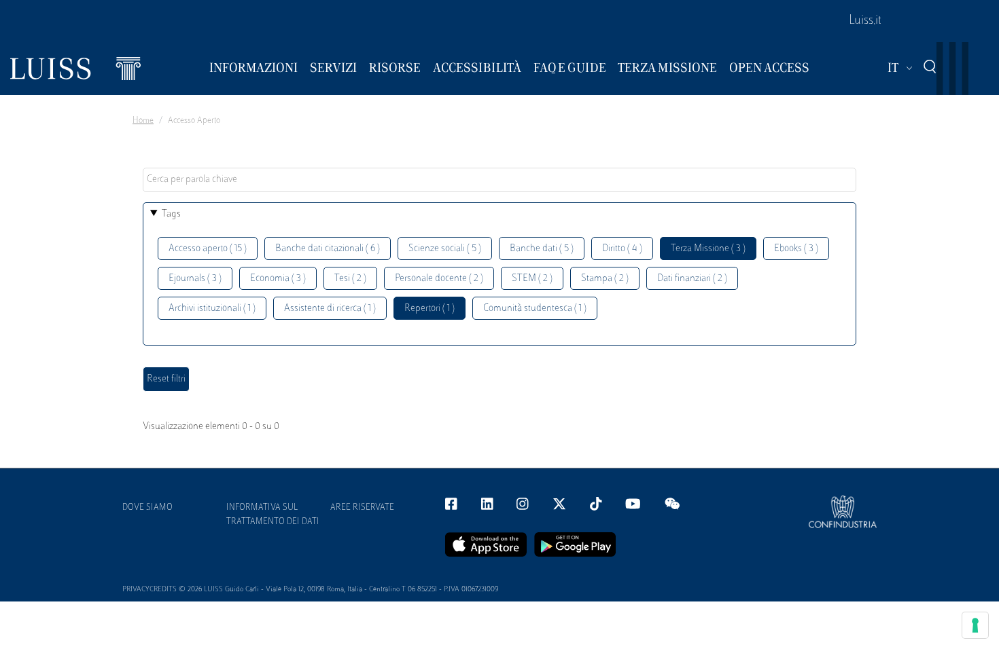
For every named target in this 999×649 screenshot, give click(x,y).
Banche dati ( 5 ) (542, 249)
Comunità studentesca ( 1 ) (534, 308)
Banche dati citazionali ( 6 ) (327, 249)
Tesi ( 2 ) (350, 279)
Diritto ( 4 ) (622, 249)
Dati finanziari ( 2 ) (692, 279)
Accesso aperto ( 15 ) (208, 249)
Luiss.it (865, 21)
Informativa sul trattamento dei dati (272, 515)
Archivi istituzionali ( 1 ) (212, 308)
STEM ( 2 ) (532, 279)
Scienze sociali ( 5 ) (444, 249)
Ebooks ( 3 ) (796, 249)
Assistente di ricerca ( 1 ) (330, 308)
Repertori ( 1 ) (429, 308)
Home (143, 121)
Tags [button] (171, 214)
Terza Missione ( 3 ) (708, 249)
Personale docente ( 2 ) (439, 279)
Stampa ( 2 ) (605, 279)
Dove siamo (147, 508)
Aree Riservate (362, 508)
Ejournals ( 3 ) (195, 279)
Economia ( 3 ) (278, 279)
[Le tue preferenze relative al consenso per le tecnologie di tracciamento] (975, 625)
